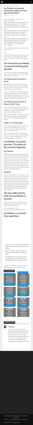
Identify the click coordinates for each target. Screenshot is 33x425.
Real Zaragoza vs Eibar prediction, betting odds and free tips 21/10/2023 (9, 314)
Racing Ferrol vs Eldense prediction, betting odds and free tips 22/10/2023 (23, 303)
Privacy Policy (8, 422)
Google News (21, 265)
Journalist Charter (16, 419)
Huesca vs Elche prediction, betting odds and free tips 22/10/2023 (9, 303)
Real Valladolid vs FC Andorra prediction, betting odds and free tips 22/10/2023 (23, 281)
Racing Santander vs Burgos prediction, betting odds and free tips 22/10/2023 (9, 293)
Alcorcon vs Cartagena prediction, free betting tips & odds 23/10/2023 (9, 281)
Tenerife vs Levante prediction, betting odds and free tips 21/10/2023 (23, 314)
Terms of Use (16, 422)
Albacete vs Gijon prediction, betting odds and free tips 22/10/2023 (23, 293)
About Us (6, 419)
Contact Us (25, 419)
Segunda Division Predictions (11, 6)
